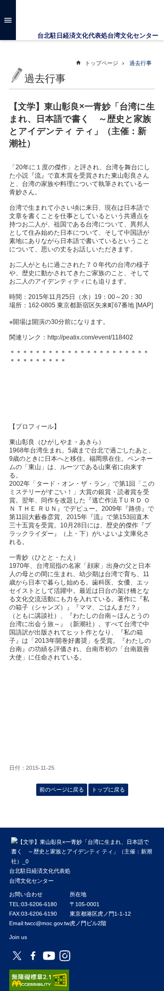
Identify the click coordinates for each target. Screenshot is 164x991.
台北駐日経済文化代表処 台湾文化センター (82, 16)
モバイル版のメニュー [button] (8, 20)
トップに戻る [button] (108, 789)
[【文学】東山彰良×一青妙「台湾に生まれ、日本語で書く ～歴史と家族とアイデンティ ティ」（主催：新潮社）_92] (82, 861)
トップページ (101, 63)
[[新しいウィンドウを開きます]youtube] (49, 956)
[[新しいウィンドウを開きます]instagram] (65, 956)
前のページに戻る (61, 789)
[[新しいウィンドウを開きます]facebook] (33, 956)
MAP (144, 305)
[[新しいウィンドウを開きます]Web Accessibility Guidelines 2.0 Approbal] (39, 980)
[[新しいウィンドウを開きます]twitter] (17, 956)
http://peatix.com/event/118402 (90, 337)
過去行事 (140, 63)
